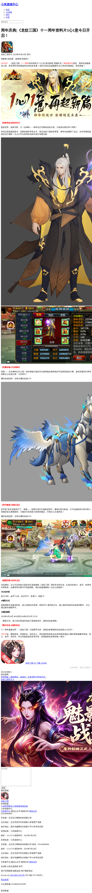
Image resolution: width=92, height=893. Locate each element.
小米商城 (16, 806)
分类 (8, 17)
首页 (8, 10)
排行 (8, 15)
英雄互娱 (24, 806)
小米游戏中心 (9, 4)
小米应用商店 (6, 806)
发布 (3, 788)
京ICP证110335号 (17, 875)
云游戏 (9, 12)
